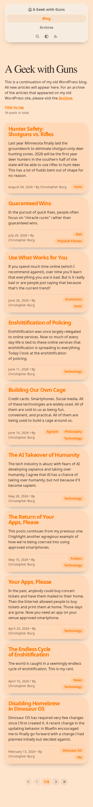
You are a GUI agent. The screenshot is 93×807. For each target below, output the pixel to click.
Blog (46, 18)
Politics (76, 558)
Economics (73, 299)
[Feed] (55, 36)
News (77, 680)
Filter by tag (14, 107)
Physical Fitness (69, 241)
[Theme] (46, 36)
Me (79, 757)
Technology (73, 371)
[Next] (56, 781)
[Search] (37, 36)
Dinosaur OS (72, 750)
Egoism (52, 431)
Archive (46, 27)
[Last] (64, 781)
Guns (78, 187)
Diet (79, 234)
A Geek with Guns (49, 9)
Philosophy (73, 431)
